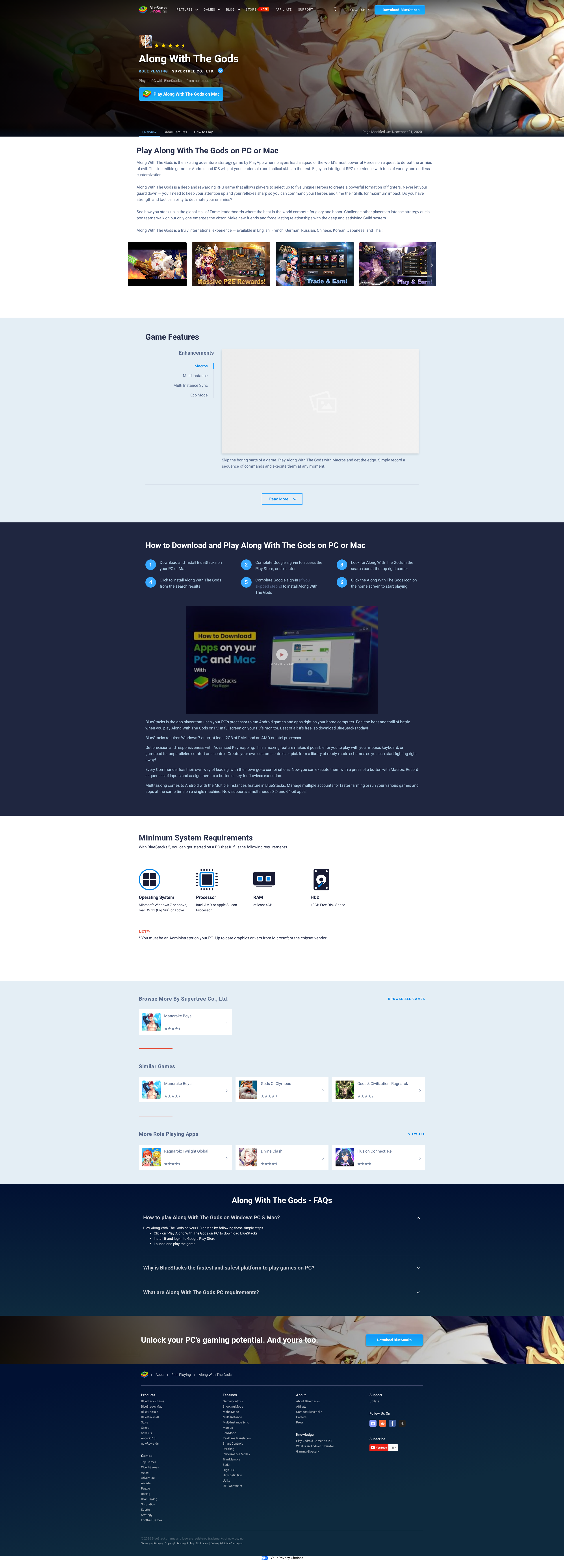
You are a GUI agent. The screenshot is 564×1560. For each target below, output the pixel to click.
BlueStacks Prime (152, 1401)
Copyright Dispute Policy (179, 1543)
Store (256, 9)
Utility (226, 1480)
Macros (228, 1427)
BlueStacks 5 (149, 1412)
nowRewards (150, 1443)
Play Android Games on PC (314, 1441)
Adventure (148, 1478)
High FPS (229, 1470)
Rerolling (228, 1449)
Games (209, 9)
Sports (145, 1509)
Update (374, 1401)
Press (300, 1422)
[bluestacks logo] (153, 10)
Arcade (145, 1483)
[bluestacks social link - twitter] (402, 1423)
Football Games (151, 1520)
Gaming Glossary (307, 1451)
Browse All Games (406, 999)
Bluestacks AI (150, 1417)
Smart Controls (233, 1443)
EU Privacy (202, 1543)
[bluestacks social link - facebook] (392, 1423)
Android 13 (148, 1438)
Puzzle (145, 1488)
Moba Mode (231, 1412)
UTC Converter (232, 1486)
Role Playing (153, 71)
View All (416, 1134)
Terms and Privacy (152, 1543)
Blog (230, 9)
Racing (145, 1493)
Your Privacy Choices (287, 1558)
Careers (301, 1417)
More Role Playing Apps (168, 1134)
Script (226, 1464)
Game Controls (233, 1401)
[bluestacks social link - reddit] (382, 1423)
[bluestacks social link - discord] (373, 1423)
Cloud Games (150, 1467)
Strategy (146, 1515)
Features (184, 9)
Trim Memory (231, 1459)
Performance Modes (236, 1454)
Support (305, 9)
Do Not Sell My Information (226, 1543)
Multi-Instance (232, 1417)
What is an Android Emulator (315, 1446)
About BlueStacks (308, 1401)
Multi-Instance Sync (236, 1422)
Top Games (148, 1462)
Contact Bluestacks (309, 1412)
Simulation (148, 1504)
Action (145, 1472)
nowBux (146, 1433)
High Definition (232, 1475)
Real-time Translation (237, 1438)
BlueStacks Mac (151, 1406)
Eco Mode (229, 1433)
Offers (145, 1427)
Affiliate (284, 9)
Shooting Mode (233, 1406)
